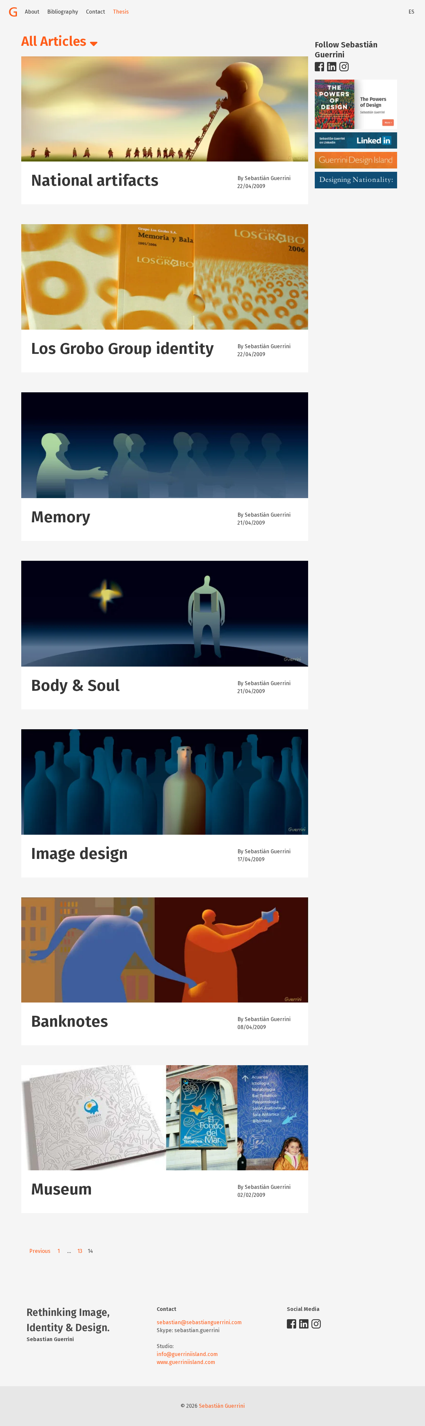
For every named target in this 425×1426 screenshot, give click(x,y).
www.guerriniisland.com (186, 1362)
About (32, 12)
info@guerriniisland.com (187, 1354)
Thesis (121, 12)
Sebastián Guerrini (222, 1406)
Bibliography (62, 12)
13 (79, 1251)
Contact (95, 12)
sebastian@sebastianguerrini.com (199, 1322)
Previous (39, 1251)
